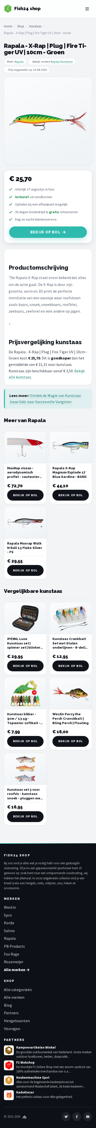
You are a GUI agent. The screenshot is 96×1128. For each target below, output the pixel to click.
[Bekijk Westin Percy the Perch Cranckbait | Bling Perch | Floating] (70, 693)
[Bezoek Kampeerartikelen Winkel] (9, 1050)
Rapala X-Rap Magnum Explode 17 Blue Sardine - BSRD (69, 472)
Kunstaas (35, 26)
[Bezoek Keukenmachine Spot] (9, 1080)
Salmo (9, 930)
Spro (8, 915)
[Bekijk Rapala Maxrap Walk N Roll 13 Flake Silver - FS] (25, 523)
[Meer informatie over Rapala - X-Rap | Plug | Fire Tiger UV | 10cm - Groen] (48, 121)
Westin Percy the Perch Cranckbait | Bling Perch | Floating (70, 718)
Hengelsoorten (17, 1020)
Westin (10, 907)
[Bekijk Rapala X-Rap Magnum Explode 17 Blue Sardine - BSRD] (70, 447)
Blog (8, 1005)
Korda (9, 922)
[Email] (87, 1116)
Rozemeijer (13, 961)
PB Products (14, 946)
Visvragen (12, 1028)
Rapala (19, 61)
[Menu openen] (87, 9)
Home (8, 26)
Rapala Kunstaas (62, 61)
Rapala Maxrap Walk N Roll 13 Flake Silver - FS (24, 548)
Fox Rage (11, 954)
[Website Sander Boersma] (24, 1116)
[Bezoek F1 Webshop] (9, 1065)
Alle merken (14, 997)
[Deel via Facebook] (76, 1116)
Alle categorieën (18, 989)
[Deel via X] (66, 1116)
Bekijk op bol (45, 232)
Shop (20, 26)
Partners (11, 1012)
